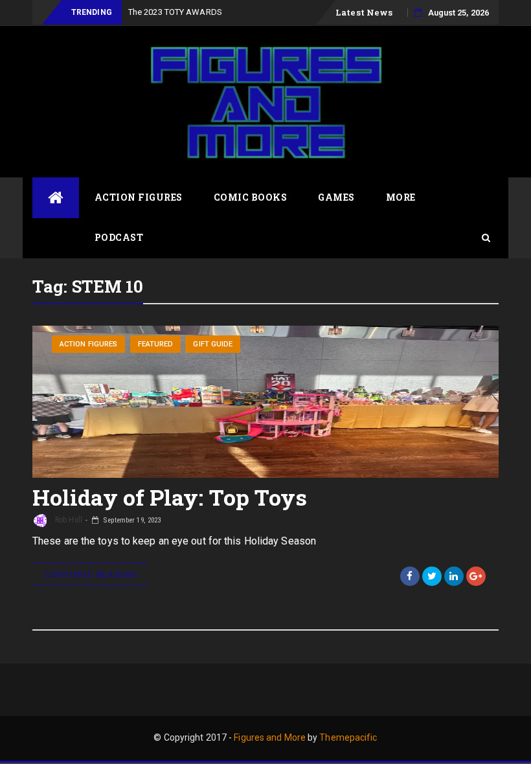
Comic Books (251, 197)
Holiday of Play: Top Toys (170, 496)
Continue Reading (90, 574)
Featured (156, 344)
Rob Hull (67, 519)
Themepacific (348, 737)
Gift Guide (212, 344)
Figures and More (270, 737)
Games (336, 197)
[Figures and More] (55, 197)
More (401, 197)
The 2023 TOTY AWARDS (175, 12)
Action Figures (139, 197)
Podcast (119, 237)
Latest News (363, 12)
